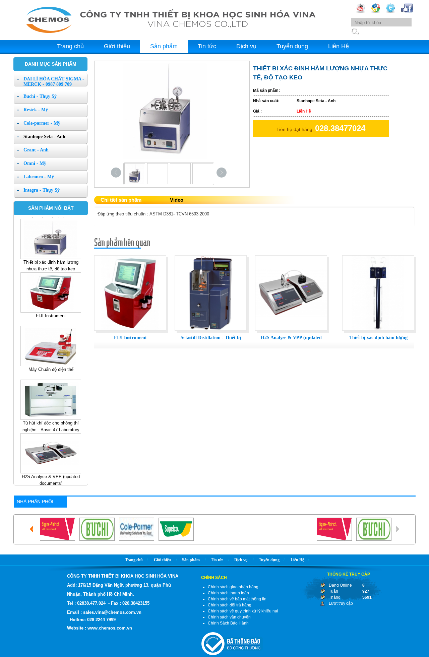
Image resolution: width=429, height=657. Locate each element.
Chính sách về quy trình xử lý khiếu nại (243, 611)
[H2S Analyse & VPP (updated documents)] (50, 448)
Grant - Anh (36, 149)
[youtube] (360, 11)
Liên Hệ (338, 46)
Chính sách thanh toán (228, 593)
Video (176, 200)
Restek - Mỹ (35, 109)
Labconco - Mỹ (38, 176)
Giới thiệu (117, 46)
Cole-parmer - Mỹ (41, 123)
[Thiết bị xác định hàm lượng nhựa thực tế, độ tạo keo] (50, 234)
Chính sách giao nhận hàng (233, 587)
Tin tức (207, 46)
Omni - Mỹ (34, 163)
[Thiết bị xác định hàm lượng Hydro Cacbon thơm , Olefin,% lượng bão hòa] (378, 331)
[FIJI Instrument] (50, 287)
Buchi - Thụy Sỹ (40, 96)
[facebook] (407, 11)
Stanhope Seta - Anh (44, 136)
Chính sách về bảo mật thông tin (237, 599)
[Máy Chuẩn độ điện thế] (50, 341)
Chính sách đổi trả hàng (229, 605)
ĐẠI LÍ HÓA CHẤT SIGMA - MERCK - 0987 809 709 (53, 81)
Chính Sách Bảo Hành (228, 623)
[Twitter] (390, 11)
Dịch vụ (246, 46)
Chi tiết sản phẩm (121, 200)
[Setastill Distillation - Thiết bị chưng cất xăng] (211, 331)
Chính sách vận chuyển (229, 617)
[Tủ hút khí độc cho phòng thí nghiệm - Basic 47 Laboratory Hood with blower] (50, 395)
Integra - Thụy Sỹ (41, 190)
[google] (375, 11)
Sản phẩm (164, 46)
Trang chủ (70, 46)
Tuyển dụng (292, 46)
